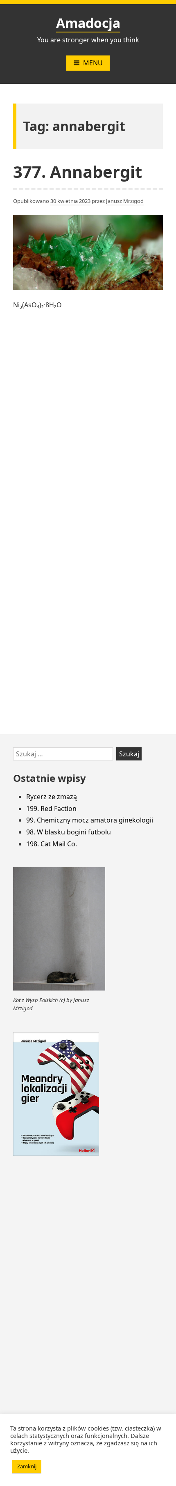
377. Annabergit (77, 171)
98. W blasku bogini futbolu (68, 831)
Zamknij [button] (26, 1466)
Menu (93, 62)
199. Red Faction (51, 808)
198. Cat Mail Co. (51, 843)
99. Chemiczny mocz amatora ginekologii (89, 820)
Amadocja (88, 23)
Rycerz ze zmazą (51, 796)
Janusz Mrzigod (125, 201)
